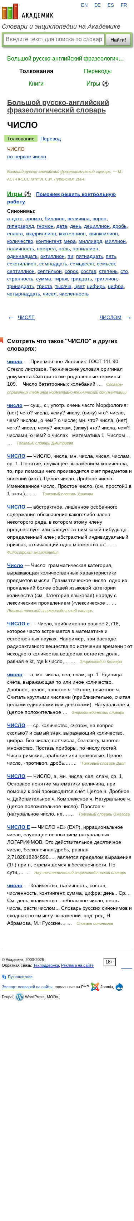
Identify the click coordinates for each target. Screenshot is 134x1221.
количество (20, 241)
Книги (36, 84)
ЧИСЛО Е (18, 827)
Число (15, 565)
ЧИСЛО (16, 456)
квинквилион (103, 233)
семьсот (106, 263)
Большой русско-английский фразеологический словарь (67, 59)
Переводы (98, 71)
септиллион (21, 271)
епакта (15, 233)
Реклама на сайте (77, 965)
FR (124, 5)
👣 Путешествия (17, 977)
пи (70, 256)
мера (70, 241)
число (15, 361)
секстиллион (21, 263)
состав (88, 271)
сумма (43, 279)
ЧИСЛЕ (26, 317)
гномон (45, 226)
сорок (71, 271)
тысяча (63, 286)
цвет (79, 286)
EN (84, 5)
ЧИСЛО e (18, 623)
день (75, 226)
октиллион (52, 256)
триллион (106, 279)
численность (74, 294)
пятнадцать (89, 256)
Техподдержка (46, 965)
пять (111, 256)
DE (97, 5)
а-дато (15, 218)
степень (108, 271)
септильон (50, 271)
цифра (116, 286)
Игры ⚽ (97, 84)
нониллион (85, 248)
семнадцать (53, 263)
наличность (20, 248)
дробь (119, 226)
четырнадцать (23, 294)
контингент (48, 241)
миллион (115, 241)
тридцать (81, 279)
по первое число (26, 156)
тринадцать (20, 286)
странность (20, 279)
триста (44, 286)
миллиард (90, 241)
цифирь (96, 286)
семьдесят (82, 263)
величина (79, 218)
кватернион (72, 233)
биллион (55, 218)
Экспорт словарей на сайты (27, 987)
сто (124, 271)
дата (61, 226)
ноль (64, 248)
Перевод (50, 138)
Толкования (36, 71)
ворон (99, 218)
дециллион (97, 226)
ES (111, 5)
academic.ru (27, 11)
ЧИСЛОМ (110, 317)
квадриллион (41, 233)
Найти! (118, 40)
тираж (61, 279)
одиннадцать (22, 256)
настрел (46, 248)
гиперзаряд (20, 226)
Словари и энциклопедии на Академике (61, 26)
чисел (49, 294)
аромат (33, 218)
